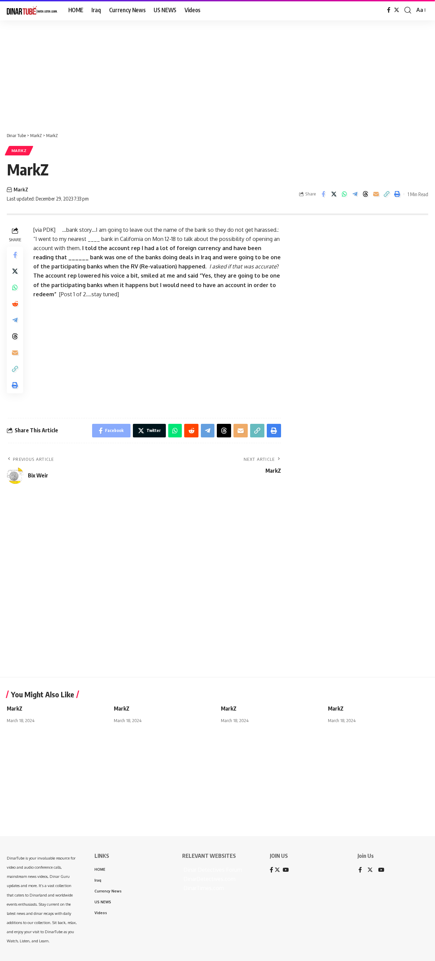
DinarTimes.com (203, 888)
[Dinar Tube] (32, 10)
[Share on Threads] (365, 194)
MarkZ (19, 150)
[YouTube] (381, 870)
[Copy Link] (386, 194)
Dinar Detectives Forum (212, 869)
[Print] (397, 194)
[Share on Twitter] (333, 194)
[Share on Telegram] (355, 194)
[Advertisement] (211, 72)
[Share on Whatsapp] (344, 194)
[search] (407, 10)
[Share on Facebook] (323, 194)
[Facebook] (388, 10)
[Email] (376, 194)
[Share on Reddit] (15, 303)
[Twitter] (396, 10)
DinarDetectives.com (209, 878)
